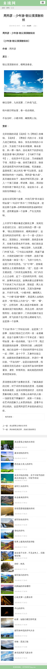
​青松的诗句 (19, 530)
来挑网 (29, 26)
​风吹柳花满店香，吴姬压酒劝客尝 (23, 429)
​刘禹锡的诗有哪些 (22, 586)
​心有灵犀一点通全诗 (23, 597)
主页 (3, 8)
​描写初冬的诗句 (21, 519)
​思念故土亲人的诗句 (23, 464)
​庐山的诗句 (19, 608)
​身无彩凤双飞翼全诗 (23, 652)
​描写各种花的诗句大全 (24, 630)
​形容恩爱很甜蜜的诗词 (24, 508)
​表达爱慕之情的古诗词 (18, 426)
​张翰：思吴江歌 (21, 641)
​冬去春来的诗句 (21, 497)
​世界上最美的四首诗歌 (24, 542)
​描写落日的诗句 (21, 575)
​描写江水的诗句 (21, 486)
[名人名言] (9, 5)
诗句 (7, 8)
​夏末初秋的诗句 (21, 453)
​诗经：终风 (19, 564)
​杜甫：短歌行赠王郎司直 (25, 619)
